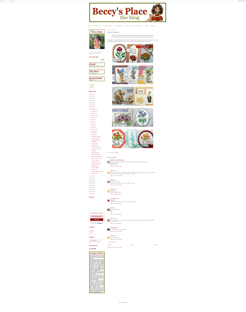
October (93, 113)
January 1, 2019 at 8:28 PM (115, 214)
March (93, 127)
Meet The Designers (95, 152)
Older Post (155, 244)
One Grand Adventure (95, 154)
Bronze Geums (94, 143)
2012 (92, 187)
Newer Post (110, 244)
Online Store (97, 25)
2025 (92, 96)
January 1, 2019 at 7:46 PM (115, 194)
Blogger (125, 302)
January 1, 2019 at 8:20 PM (115, 203)
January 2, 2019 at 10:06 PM (116, 239)
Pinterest (92, 87)
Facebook (92, 84)
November (94, 111)
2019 (92, 108)
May (93, 123)
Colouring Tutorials (137, 25)
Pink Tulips (93, 134)
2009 (92, 193)
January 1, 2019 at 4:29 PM (115, 175)
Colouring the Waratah (96, 163)
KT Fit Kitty (112, 227)
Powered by (93, 223)
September (94, 115)
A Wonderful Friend (95, 161)
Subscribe (96, 219)
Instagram (92, 86)
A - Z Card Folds (118, 25)
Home (90, 25)
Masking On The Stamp (96, 136)
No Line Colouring (95, 160)
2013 (92, 185)
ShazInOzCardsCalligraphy (116, 160)
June (93, 121)
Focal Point (93, 150)
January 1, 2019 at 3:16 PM (115, 166)
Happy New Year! (95, 173)
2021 (92, 104)
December (94, 109)
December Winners (95, 167)
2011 (92, 189)
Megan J (112, 170)
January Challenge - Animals (97, 171)
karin (111, 207)
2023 (92, 100)
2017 (92, 177)
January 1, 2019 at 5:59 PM (115, 185)
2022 (92, 102)
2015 (92, 181)
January (93, 131)
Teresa (111, 235)
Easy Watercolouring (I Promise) (96, 140)
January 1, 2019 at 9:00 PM (115, 223)
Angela (111, 180)
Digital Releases (94, 165)
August (93, 117)
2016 (92, 179)
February (94, 129)
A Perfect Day (94, 132)
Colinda (111, 189)
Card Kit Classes (107, 25)
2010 (92, 191)
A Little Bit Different (95, 138)
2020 (92, 106)
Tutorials (126, 25)
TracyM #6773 (113, 198)
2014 (92, 183)
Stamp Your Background (96, 156)
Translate (98, 242)
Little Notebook (94, 145)
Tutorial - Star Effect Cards (96, 158)
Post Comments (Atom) (117, 247)
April (93, 125)
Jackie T (112, 218)
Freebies (152, 25)
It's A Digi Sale (94, 169)
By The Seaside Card (95, 146)
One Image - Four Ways (96, 148)
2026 (92, 94)
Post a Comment (112, 242)
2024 (92, 98)
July (93, 119)
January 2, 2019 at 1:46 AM (115, 231)
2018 (92, 176)
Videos (146, 25)
